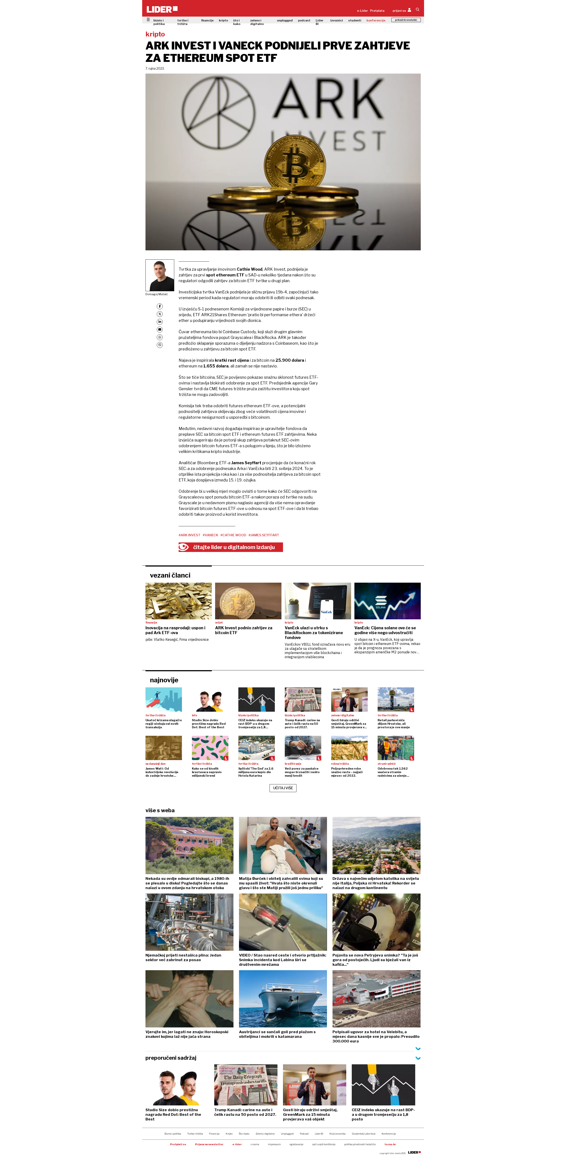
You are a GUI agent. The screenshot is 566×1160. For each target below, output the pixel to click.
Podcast (304, 1133)
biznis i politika (159, 22)
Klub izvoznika (337, 1133)
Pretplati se (178, 1144)
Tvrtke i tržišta (195, 1133)
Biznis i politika (172, 1133)
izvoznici (336, 20)
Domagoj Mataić (156, 294)
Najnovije (164, 680)
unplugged (285, 20)
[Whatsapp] (160, 337)
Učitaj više (283, 788)
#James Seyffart (264, 535)
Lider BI (319, 22)
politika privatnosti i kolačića (360, 1144)
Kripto (229, 1133)
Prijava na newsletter (209, 1144)
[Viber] (160, 345)
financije (207, 20)
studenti (354, 20)
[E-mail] (160, 330)
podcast (304, 20)
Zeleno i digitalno (265, 1133)
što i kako (236, 22)
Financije (214, 1133)
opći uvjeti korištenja (323, 1144)
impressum (274, 1144)
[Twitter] (160, 314)
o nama (255, 1144)
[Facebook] (160, 306)
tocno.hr (390, 1144)
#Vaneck (210, 535)
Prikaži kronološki (406, 19)
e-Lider (362, 10)
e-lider (237, 1144)
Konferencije (389, 1133)
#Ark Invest (190, 535)
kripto (223, 20)
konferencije (376, 20)
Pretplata (377, 10)
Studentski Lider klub (363, 1133)
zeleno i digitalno (257, 22)
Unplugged (287, 1133)
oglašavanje (296, 1144)
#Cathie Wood (233, 535)
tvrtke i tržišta (182, 22)
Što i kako (244, 1133)
